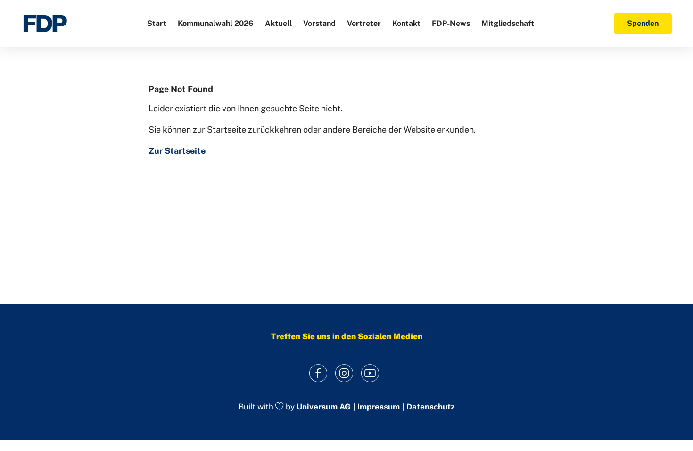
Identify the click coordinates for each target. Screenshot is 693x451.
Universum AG (324, 407)
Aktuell (278, 23)
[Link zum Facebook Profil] (318, 373)
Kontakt (406, 23)
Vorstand (319, 23)
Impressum (378, 406)
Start (156, 23)
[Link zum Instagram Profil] (344, 373)
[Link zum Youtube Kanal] (370, 373)
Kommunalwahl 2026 (216, 23)
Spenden (643, 23)
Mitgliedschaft (507, 23)
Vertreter (364, 23)
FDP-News (451, 23)
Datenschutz (430, 406)
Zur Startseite (177, 151)
